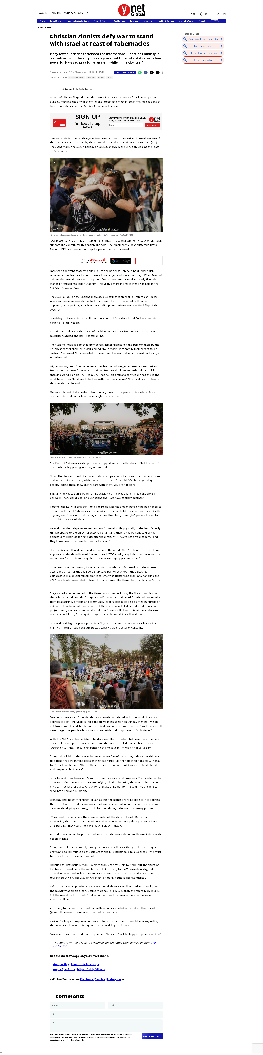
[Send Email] (158, 72)
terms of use (71, 1037)
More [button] (213, 20)
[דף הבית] (131, 15)
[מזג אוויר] (65, 13)
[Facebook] (146, 72)
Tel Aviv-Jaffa (77, 13)
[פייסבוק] (212, 14)
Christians (91, 77)
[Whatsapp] (140, 72)
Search (189, 14)
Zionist (101, 77)
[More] (162, 72)
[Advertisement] (251, 45)
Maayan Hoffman (76, 77)
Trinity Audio (78, 89)
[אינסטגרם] (218, 14)
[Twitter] (152, 72)
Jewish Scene (44, 27)
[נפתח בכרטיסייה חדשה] (200, 14)
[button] (86, 12)
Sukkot (109, 77)
